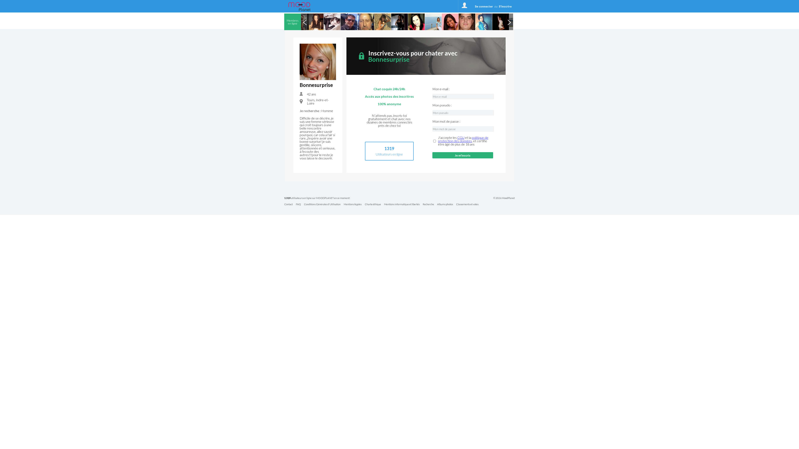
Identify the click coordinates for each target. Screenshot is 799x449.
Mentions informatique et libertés (402, 204)
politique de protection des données (463, 139)
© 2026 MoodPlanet (504, 198)
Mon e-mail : (441, 89)
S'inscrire (505, 6)
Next (509, 22)
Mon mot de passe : (446, 121)
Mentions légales (353, 204)
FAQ (298, 204)
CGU (460, 137)
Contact (288, 204)
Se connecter (484, 6)
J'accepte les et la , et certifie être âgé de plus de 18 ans (463, 141)
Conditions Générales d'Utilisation (322, 204)
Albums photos (445, 204)
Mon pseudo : (442, 105)
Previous (305, 22)
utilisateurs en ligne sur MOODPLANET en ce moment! (317, 198)
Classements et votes (467, 204)
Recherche (428, 204)
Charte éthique (373, 204)
